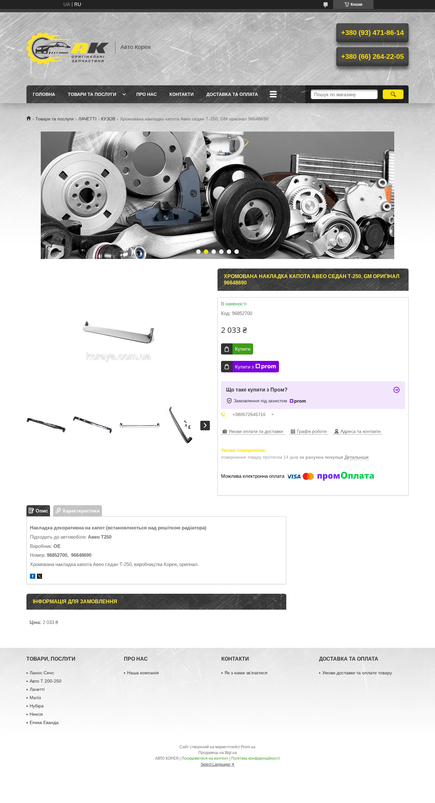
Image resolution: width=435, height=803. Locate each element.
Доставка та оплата (232, 94)
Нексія (36, 714)
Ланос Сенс (42, 672)
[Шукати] (393, 94)
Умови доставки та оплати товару (357, 672)
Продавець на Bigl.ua (217, 752)
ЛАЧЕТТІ (87, 118)
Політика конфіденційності (255, 758)
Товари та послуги (92, 94)
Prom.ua (248, 747)
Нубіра (37, 705)
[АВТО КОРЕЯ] (67, 47)
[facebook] (32, 577)
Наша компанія (143, 672)
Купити (242, 349)
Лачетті (37, 689)
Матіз (35, 697)
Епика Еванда (44, 722)
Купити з (244, 366)
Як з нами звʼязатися (246, 672)
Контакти (181, 94)
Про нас (146, 94)
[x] (39, 577)
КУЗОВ (108, 118)
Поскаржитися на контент (205, 758)
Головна (44, 94)
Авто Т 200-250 (45, 681)
